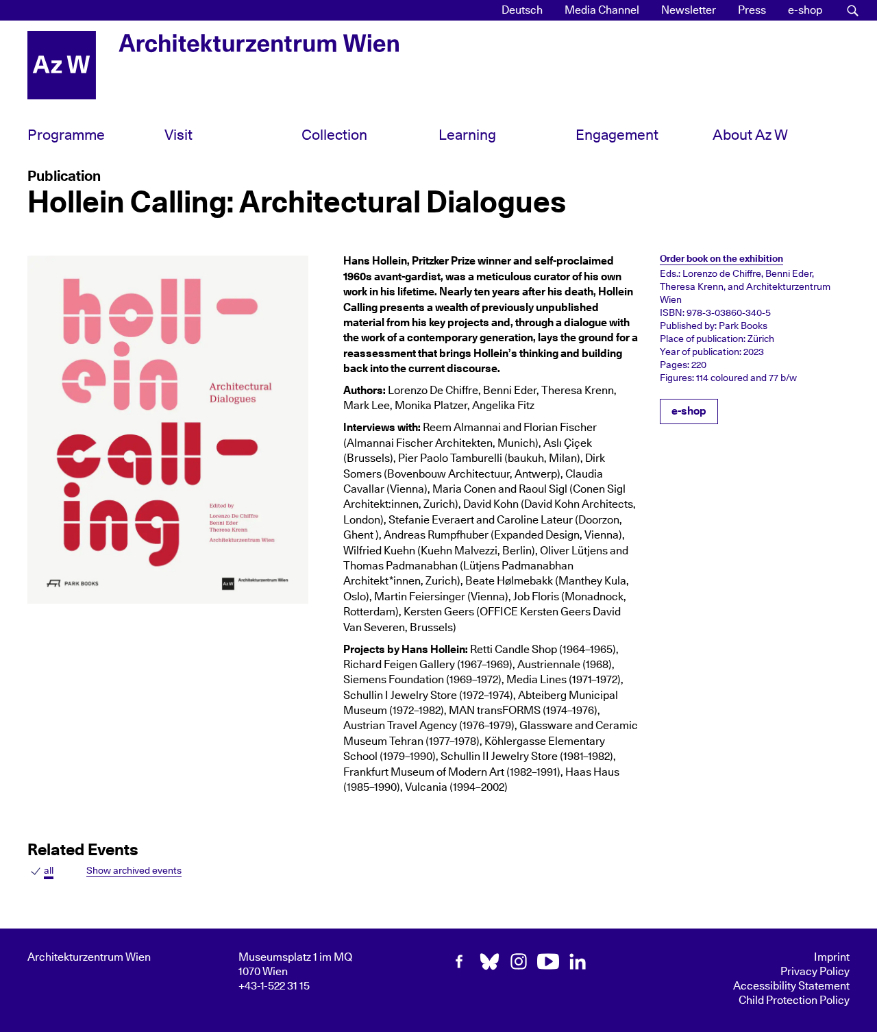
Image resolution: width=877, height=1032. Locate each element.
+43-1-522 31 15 (274, 986)
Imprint (832, 957)
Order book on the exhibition (721, 259)
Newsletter (688, 10)
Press (752, 10)
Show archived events (134, 870)
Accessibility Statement (791, 986)
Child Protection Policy (794, 1000)
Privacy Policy (815, 971)
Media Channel (602, 10)
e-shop (805, 10)
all (48, 870)
